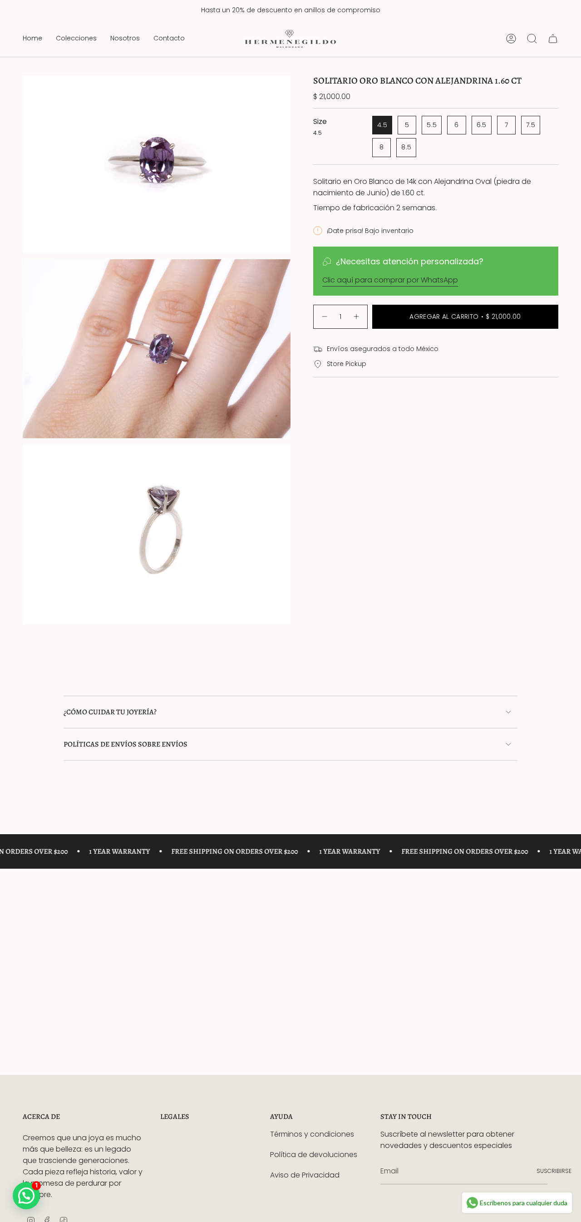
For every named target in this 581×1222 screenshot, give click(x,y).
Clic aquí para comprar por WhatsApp (390, 280)
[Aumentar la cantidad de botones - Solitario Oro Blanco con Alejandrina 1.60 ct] (357, 317)
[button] (76, 39)
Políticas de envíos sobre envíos (125, 744)
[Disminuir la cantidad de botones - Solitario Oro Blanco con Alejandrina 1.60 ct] (324, 317)
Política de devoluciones (313, 1154)
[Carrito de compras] (552, 38)
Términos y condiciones (312, 1134)
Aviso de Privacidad (305, 1175)
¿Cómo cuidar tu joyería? (110, 712)
